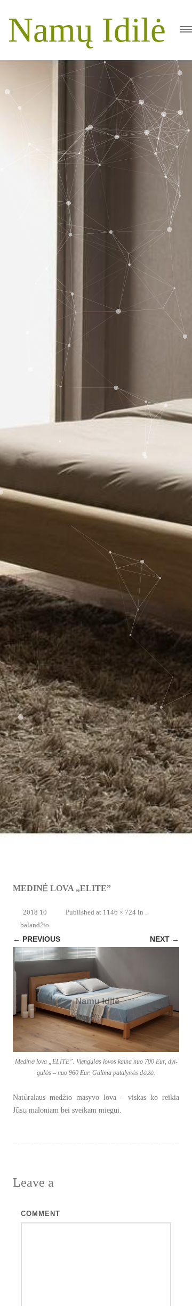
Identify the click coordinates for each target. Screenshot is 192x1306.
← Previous (36, 939)
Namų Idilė (87, 30)
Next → (164, 939)
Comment (40, 1213)
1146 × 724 (119, 912)
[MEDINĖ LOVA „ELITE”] (96, 999)
